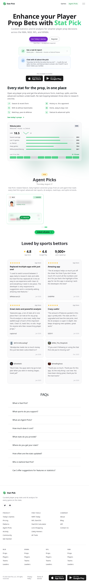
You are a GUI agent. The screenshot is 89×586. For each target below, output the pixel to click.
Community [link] (7, 535)
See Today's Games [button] (38, 39)
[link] (5, 505)
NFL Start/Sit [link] (36, 520)
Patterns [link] (6, 524)
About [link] (62, 517)
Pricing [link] (5, 520)
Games (63, 4)
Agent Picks (73, 4)
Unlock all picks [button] (43, 232)
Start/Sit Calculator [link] (39, 524)
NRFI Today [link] (36, 517)
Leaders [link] (6, 564)
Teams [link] (5, 561)
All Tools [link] (35, 535)
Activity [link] (5, 531)
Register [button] (54, 39)
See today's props (14, 117)
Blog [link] (62, 520)
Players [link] (5, 557)
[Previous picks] (8, 210)
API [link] (61, 524)
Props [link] (5, 553)
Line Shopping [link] (37, 528)
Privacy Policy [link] (29, 578)
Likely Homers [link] (37, 531)
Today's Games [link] (8, 517)
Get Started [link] (7, 539)
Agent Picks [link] (7, 528)
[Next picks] (81, 210)
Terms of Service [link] (40, 578)
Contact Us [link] (64, 528)
